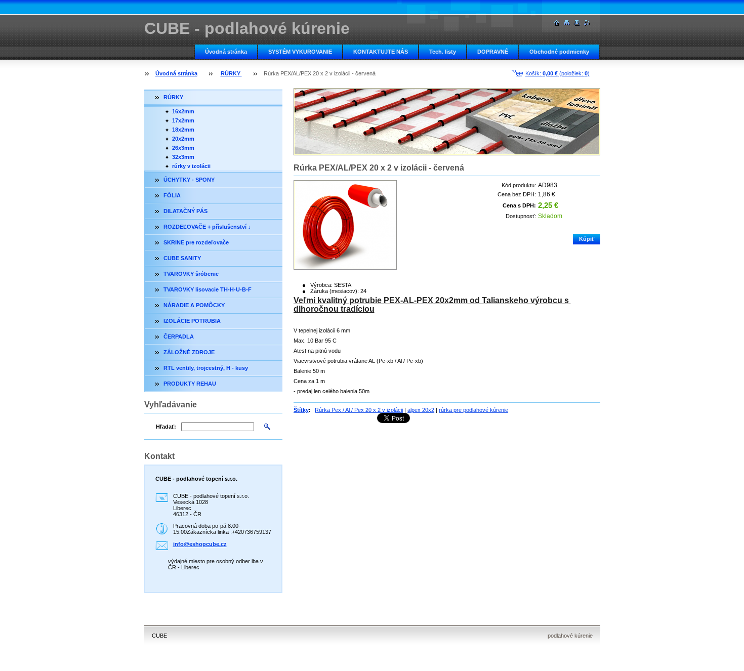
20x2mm (183, 139)
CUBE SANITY (182, 258)
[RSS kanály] (587, 23)
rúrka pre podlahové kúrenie (473, 410)
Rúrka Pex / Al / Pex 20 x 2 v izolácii (359, 410)
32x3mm (183, 157)
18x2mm (183, 130)
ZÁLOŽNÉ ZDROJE (189, 352)
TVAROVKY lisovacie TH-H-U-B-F (207, 289)
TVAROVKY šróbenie (191, 274)
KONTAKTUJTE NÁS (380, 52)
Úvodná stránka (226, 52)
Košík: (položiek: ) (557, 73)
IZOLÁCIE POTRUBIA (192, 321)
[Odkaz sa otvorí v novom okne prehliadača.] (345, 225)
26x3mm (183, 148)
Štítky (301, 410)
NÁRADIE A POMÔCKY (194, 305)
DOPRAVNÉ (492, 52)
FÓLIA (172, 195)
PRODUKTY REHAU (189, 384)
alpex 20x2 (420, 410)
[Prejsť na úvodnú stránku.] (557, 23)
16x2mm (183, 111)
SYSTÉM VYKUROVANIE (300, 52)
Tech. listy (442, 52)
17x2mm (183, 120)
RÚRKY (231, 73)
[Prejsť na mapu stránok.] (567, 23)
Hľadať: (166, 427)
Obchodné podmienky (559, 52)
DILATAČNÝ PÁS (185, 211)
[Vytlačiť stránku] (577, 23)
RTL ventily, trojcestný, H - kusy (205, 368)
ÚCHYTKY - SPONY (189, 180)
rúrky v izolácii (191, 166)
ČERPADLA (178, 336)
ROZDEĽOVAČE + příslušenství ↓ (207, 227)
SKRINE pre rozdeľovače (196, 242)
